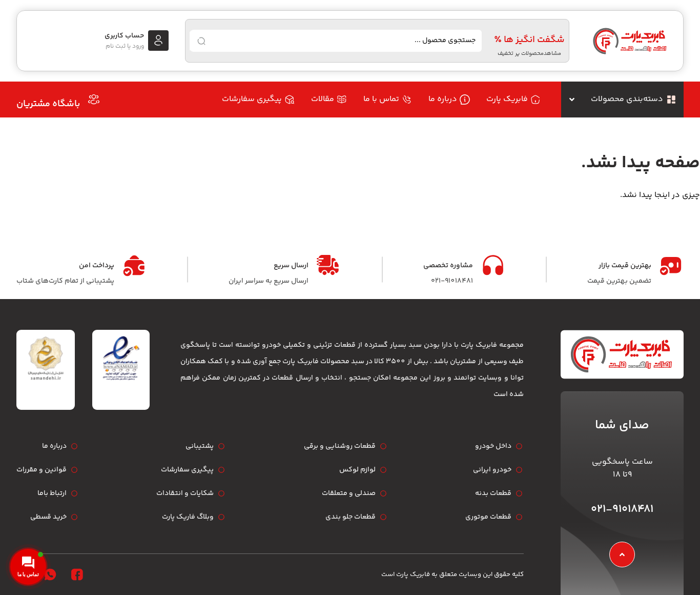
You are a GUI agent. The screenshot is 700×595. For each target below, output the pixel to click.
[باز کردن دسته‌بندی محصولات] (572, 99)
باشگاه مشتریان (48, 104)
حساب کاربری (124, 36)
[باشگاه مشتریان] (94, 99)
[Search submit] (201, 41)
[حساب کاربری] (158, 40)
